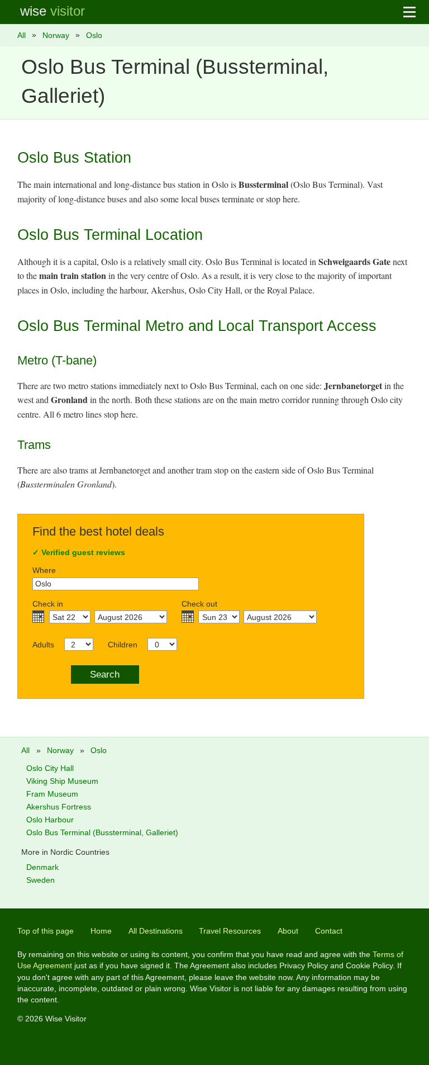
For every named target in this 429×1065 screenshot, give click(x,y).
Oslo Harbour (50, 819)
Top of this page (45, 930)
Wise (52, 10)
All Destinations (155, 930)
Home (101, 930)
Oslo (94, 35)
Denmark (42, 867)
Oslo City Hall (50, 768)
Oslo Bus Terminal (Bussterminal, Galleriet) (102, 832)
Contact (328, 930)
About (288, 930)
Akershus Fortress (58, 806)
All (21, 35)
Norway (55, 35)
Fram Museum (52, 793)
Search (105, 674)
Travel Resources (230, 930)
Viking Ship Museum (62, 781)
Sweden (40, 879)
